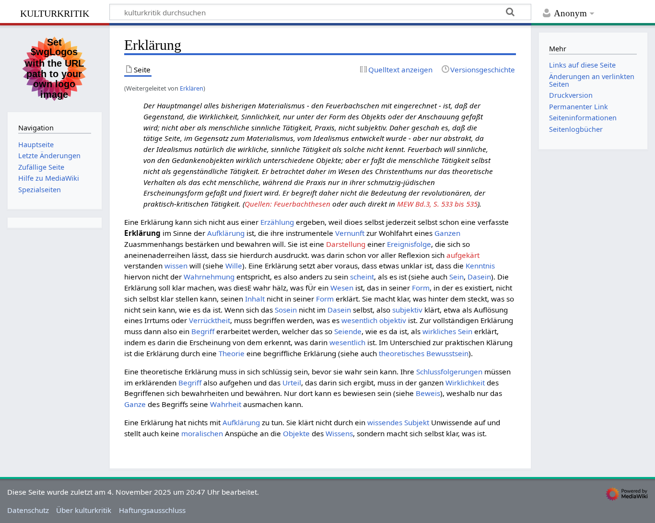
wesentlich (359, 320)
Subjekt (416, 422)
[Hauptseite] (54, 68)
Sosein (286, 309)
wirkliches (439, 331)
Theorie (232, 353)
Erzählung (277, 222)
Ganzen (447, 233)
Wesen (341, 287)
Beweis (428, 393)
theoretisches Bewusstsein (423, 353)
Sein (456, 276)
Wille (233, 265)
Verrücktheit (209, 320)
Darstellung (345, 244)
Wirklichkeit (465, 382)
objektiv (392, 320)
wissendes (384, 422)
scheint (362, 276)
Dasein (479, 276)
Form (421, 287)
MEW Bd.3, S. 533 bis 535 (437, 204)
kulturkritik (54, 12)
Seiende (348, 331)
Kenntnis (480, 265)
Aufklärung (226, 233)
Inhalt (255, 298)
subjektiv (407, 309)
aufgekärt (463, 255)
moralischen (202, 433)
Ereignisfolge (409, 244)
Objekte (296, 433)
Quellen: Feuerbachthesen (287, 204)
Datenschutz (28, 510)
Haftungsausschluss (152, 510)
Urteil (291, 382)
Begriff (202, 331)
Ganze (135, 404)
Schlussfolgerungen (449, 371)
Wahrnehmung (209, 276)
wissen (175, 265)
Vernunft (349, 233)
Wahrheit (225, 404)
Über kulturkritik (83, 510)
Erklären (191, 88)
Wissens (339, 433)
